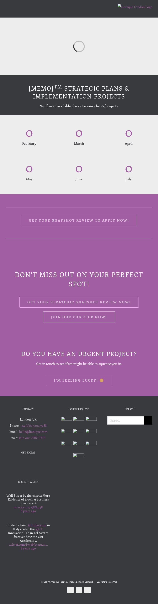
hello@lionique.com (33, 432)
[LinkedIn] (33, 463)
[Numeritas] (79, 422)
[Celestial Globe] (79, 447)
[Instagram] (28, 463)
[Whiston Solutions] (66, 422)
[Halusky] (91, 422)
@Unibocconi (37, 525)
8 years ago (28, 511)
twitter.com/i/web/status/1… (28, 544)
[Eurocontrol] (79, 434)
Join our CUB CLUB (32, 438)
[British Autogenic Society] (79, 459)
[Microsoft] (91, 447)
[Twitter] (23, 463)
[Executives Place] (91, 434)
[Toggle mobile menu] (7, 12)
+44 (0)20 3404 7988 (33, 425)
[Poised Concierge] (66, 434)
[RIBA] (66, 447)
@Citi (39, 529)
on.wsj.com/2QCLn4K (28, 507)
